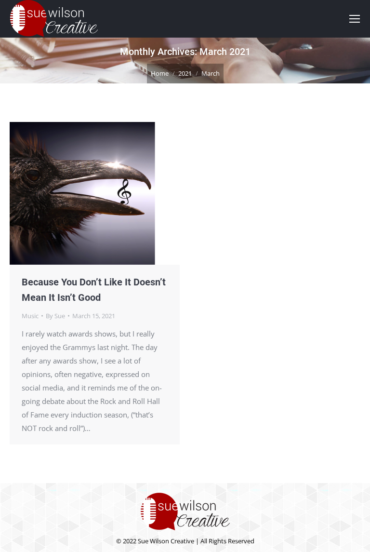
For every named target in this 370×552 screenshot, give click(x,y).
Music (30, 315)
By (55, 315)
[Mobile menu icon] (354, 19)
